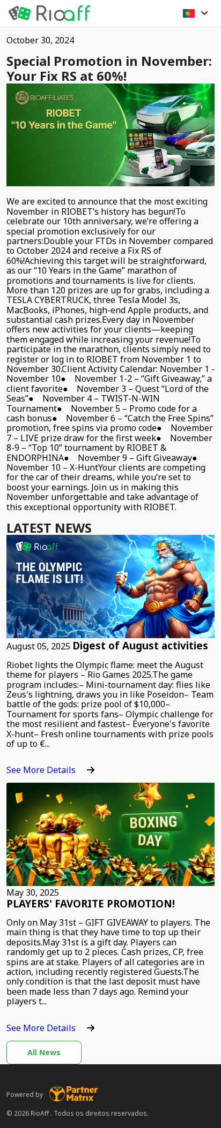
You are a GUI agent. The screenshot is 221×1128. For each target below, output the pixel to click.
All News (44, 1052)
